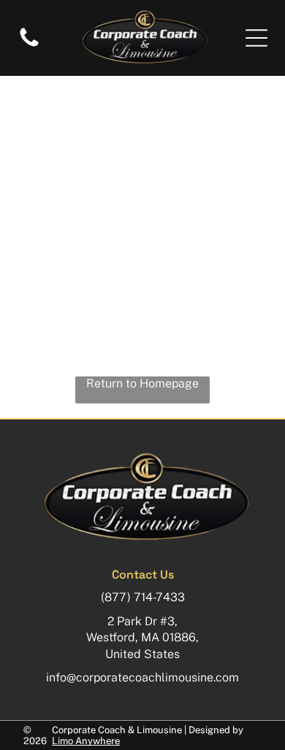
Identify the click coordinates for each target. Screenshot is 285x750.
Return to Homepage (142, 383)
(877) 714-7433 (143, 597)
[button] (256, 38)
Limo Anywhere (86, 740)
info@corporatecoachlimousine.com (142, 677)
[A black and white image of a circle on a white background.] (29, 46)
